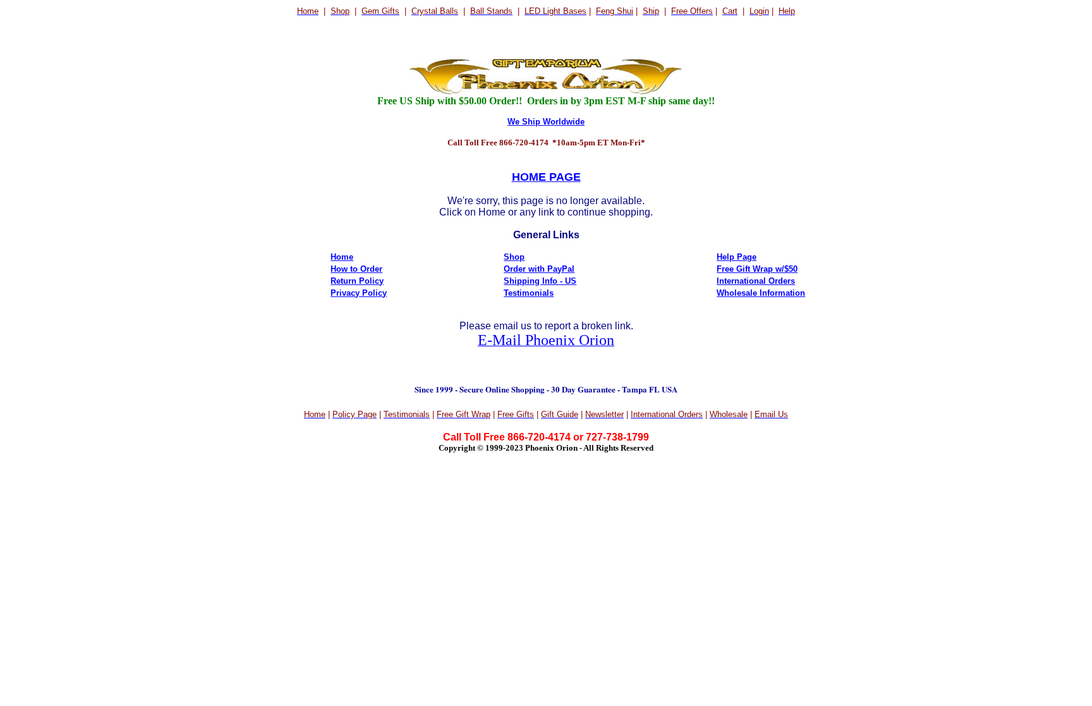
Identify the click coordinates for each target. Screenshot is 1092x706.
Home (342, 257)
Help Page (736, 257)
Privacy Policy (359, 293)
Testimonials (529, 293)
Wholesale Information (761, 293)
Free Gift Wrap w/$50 (757, 269)
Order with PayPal (539, 269)
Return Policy (357, 281)
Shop (514, 257)
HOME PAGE (546, 177)
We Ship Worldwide (546, 121)
